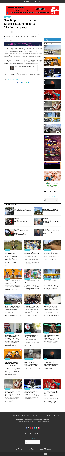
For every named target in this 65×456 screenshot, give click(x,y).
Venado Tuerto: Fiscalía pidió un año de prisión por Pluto (32, 361)
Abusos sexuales (11, 79)
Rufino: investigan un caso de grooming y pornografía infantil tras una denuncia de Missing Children (22, 211)
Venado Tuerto (29, 359)
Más (45, 359)
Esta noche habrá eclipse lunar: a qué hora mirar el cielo (51, 361)
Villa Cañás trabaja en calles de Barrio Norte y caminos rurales (51, 252)
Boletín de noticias (50, 191)
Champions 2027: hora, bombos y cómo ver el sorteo (32, 392)
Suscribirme (52, 196)
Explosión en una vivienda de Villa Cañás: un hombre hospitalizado (12, 307)
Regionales (28, 333)
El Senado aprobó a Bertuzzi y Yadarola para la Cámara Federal (32, 307)
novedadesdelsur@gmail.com (45, 449)
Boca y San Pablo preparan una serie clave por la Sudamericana (32, 252)
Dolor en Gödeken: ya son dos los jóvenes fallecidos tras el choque (50, 210)
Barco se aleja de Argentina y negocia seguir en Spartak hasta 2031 (51, 392)
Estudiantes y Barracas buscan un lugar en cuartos (32, 281)
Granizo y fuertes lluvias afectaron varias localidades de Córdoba (12, 392)
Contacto (8, 415)
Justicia (18, 79)
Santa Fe (7, 250)
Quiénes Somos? (25, 415)
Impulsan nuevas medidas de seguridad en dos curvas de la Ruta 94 (49, 52)
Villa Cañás (47, 250)
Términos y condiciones (45, 415)
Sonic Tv (7, 278)
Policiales (8, 17)
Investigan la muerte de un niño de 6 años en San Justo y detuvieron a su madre (51, 232)
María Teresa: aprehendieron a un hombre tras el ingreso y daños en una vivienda (51, 221)
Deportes (27, 250)
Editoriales (16, 415)
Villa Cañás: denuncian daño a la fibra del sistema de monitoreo (51, 281)
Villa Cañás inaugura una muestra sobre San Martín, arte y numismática (12, 282)
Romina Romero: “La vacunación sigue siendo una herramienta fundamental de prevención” (12, 362)
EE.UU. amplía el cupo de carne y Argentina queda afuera (12, 336)
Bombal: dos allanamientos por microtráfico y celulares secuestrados (31, 337)
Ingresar (57, 415)
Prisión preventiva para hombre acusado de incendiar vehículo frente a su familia (24, 67)
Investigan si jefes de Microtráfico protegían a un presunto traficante (22, 220)
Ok (45, 454)
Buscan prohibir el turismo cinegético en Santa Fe (11, 252)
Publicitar (34, 415)
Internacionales (9, 333)
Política (27, 304)
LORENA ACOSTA (16, 32)
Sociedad (46, 304)
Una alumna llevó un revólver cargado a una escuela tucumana (51, 307)
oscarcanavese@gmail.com (43, 421)
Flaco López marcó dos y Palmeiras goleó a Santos (51, 336)
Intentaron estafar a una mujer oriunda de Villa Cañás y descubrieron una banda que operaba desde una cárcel (21, 232)
